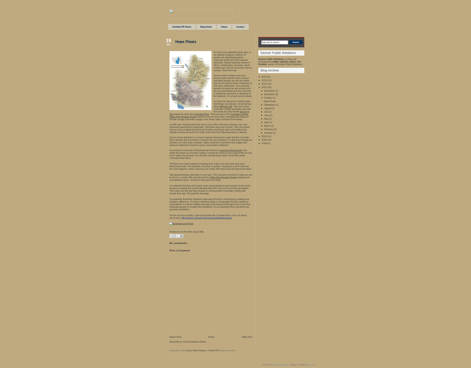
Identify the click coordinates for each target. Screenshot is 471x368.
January (268, 133)
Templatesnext (282, 365)
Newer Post (175, 337)
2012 (264, 84)
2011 (264, 87)
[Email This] (171, 236)
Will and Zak (226, 106)
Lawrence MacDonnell (230, 150)
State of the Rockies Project (223, 177)
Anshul (312, 365)
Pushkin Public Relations (289, 64)
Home (211, 337)
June (267, 115)
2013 (264, 80)
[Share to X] (178, 236)
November (269, 94)
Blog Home (206, 27)
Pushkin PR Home (181, 27)
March (267, 126)
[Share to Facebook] (181, 236)
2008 (264, 143)
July (266, 112)
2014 (264, 77)
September (270, 105)
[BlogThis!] (174, 236)
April (266, 122)
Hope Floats (185, 42)
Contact (240, 27)
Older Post (247, 337)
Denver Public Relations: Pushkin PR (201, 350)
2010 (264, 136)
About (224, 27)
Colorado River (201, 114)
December (269, 91)
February (269, 129)
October (268, 98)
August (268, 108)
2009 (264, 140)
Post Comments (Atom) (194, 342)
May (266, 119)
